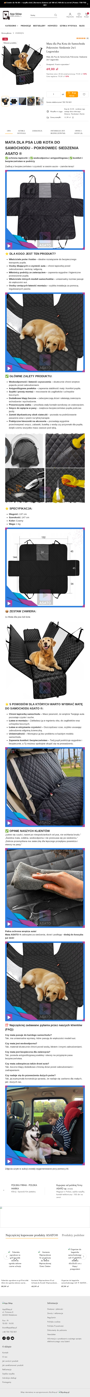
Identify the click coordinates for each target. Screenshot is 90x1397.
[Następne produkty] (83, 1256)
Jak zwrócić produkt (10, 1361)
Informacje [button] (52, 1303)
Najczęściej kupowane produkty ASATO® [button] (32, 1235)
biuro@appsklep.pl (9, 1327)
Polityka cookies (53, 1321)
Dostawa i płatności (55, 1309)
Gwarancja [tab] (37, 131)
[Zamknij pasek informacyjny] (87, 4)
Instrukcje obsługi (9, 1378)
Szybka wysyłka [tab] (21, 132)
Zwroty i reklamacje (55, 1313)
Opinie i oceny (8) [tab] (78, 132)
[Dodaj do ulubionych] (84, 94)
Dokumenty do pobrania (57, 1330)
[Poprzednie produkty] (6, 1256)
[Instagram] (8, 1338)
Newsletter (51, 1334)
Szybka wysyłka (8, 1373)
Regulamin (51, 1317)
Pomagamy (6, 1382)
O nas (4, 1356)
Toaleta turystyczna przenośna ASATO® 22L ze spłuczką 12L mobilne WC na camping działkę (43, 1281)
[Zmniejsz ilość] (48, 94)
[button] (40, 65)
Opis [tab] (9, 131)
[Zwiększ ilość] (58, 94)
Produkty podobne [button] (73, 1235)
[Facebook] (4, 1338)
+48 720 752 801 (9, 1331)
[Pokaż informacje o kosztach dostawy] (73, 117)
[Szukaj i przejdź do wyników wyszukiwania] (55, 15)
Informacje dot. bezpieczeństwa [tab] (58, 132)
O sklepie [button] (6, 1346)
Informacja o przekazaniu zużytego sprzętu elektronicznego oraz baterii (64, 1340)
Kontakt (5, 1352)
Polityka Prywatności (55, 1326)
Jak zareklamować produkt (12, 1365)
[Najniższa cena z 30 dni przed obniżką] (87, 1289)
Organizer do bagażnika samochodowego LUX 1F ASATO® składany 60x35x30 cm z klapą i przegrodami (13, 1281)
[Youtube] (12, 1338)
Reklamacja (6, 1369)
